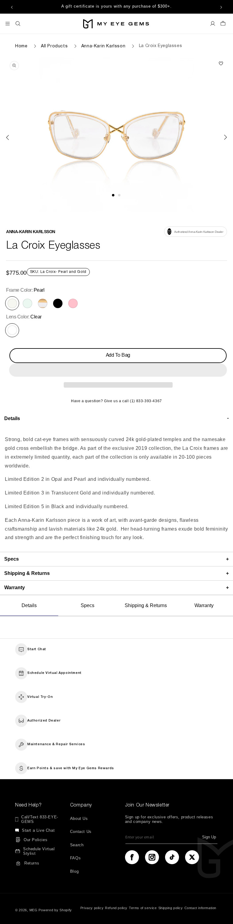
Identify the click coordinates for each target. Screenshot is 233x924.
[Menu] (7, 24)
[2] (119, 195)
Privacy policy (91, 908)
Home (21, 46)
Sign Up (209, 837)
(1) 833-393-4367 (146, 401)
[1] (113, 195)
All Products (54, 46)
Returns (31, 863)
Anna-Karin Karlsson (103, 46)
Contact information (200, 908)
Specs (87, 605)
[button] (118, 370)
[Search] (18, 24)
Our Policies (35, 839)
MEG (33, 910)
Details (29, 605)
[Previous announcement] (12, 6)
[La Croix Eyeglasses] (221, 63)
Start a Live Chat (38, 830)
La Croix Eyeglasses (160, 46)
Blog (74, 871)
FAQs (75, 858)
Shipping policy (170, 908)
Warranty (204, 605)
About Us (79, 818)
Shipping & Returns (146, 605)
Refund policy (116, 908)
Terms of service (143, 908)
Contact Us (81, 831)
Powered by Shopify (55, 910)
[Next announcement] (221, 6)
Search (77, 845)
